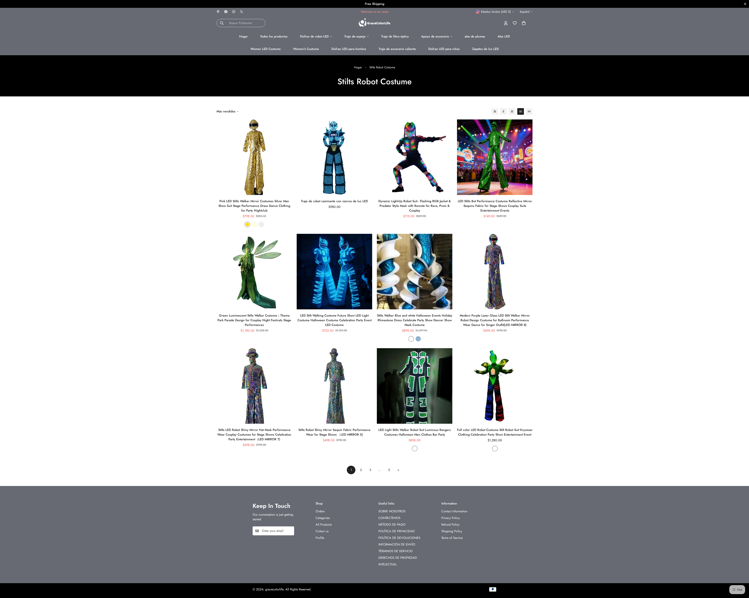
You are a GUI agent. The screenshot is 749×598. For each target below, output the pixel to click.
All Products (324, 524)
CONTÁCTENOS (389, 517)
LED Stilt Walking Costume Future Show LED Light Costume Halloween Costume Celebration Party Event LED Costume (334, 320)
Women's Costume (306, 49)
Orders (320, 511)
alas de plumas (475, 36)
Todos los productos (274, 36)
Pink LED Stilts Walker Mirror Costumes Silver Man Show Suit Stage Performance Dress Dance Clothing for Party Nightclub (254, 206)
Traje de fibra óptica (395, 36)
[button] (523, 23)
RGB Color (414, 448)
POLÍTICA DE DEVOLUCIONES (399, 537)
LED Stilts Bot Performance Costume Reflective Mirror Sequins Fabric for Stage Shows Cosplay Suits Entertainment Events (495, 206)
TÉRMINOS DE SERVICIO (395, 551)
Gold (247, 224)
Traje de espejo (355, 36)
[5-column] (529, 111)
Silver (261, 224)
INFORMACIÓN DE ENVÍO (396, 544)
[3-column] (512, 111)
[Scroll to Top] (741, 576)
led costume (494, 448)
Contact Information (454, 511)
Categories (323, 517)
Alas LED (504, 36)
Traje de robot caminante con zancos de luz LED (334, 201)
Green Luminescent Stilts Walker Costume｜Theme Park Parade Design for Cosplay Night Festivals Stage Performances (254, 320)
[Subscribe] (290, 530)
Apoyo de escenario (435, 36)
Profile (320, 537)
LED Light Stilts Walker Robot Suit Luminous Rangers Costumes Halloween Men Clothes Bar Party (414, 432)
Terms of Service (452, 537)
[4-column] (520, 111)
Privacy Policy (450, 517)
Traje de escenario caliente (397, 49)
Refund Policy (450, 524)
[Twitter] (241, 11)
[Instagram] (233, 11)
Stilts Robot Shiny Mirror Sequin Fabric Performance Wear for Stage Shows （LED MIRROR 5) (334, 432)
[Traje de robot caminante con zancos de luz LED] (334, 157)
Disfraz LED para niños (444, 49)
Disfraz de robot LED (314, 36)
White (411, 338)
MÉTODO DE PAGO (392, 524)
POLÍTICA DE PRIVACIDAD (396, 531)
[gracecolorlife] (374, 23)
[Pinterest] (218, 11)
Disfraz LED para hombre (348, 49)
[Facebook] (225, 11)
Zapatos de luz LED (485, 49)
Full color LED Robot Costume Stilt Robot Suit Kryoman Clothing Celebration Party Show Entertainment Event (494, 432)
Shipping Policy (451, 531)
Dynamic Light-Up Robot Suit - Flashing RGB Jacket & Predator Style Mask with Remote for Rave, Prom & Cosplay (414, 206)
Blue (418, 338)
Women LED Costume (265, 49)
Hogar (243, 36)
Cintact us (322, 531)
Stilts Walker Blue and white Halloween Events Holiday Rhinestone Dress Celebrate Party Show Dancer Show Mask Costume (414, 320)
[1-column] (495, 111)
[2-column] (503, 111)
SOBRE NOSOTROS (392, 511)
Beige (254, 224)
